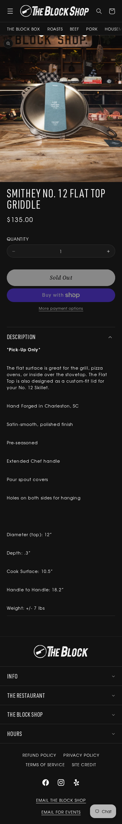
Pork (92, 29)
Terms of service (45, 764)
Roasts (55, 29)
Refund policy (40, 755)
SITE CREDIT (84, 764)
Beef (74, 29)
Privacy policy (81, 755)
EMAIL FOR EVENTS (61, 812)
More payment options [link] (61, 308)
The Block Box (23, 29)
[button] (10, 10)
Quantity (18, 239)
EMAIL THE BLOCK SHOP (61, 800)
